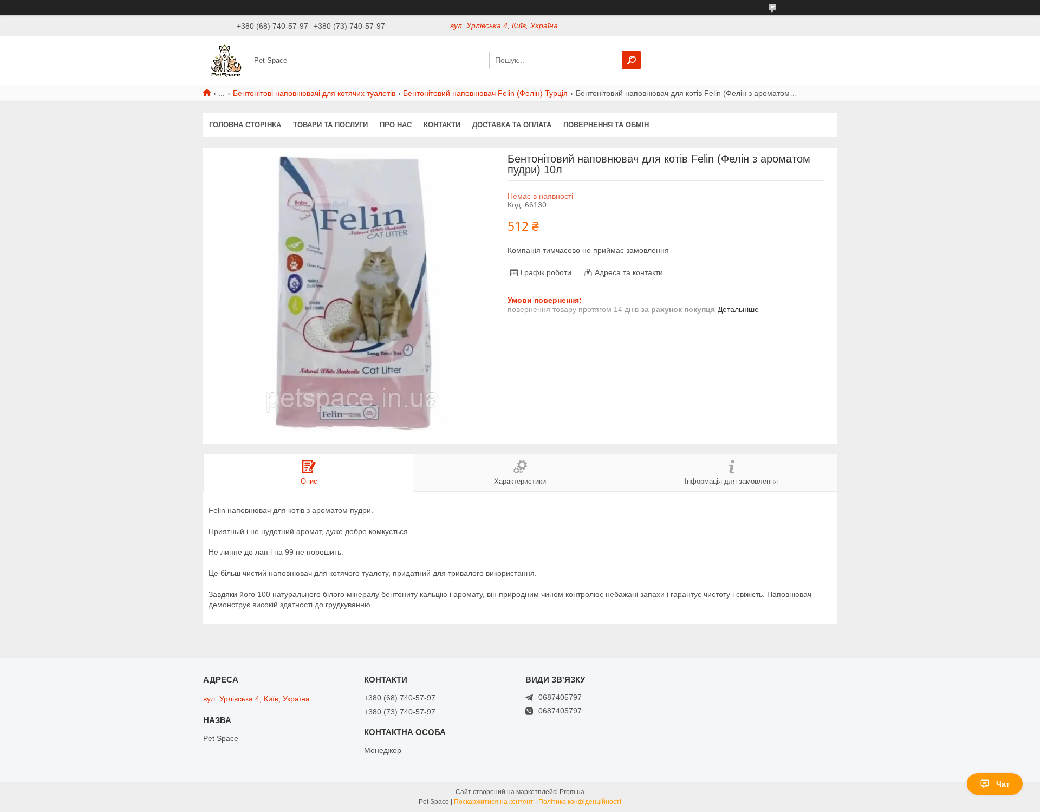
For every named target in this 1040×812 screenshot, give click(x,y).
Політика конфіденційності (579, 801)
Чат (1003, 783)
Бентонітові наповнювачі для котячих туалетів (314, 93)
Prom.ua (572, 792)
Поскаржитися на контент (494, 801)
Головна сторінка (245, 125)
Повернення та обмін (606, 125)
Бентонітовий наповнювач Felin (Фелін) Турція (485, 93)
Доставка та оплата (511, 125)
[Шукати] (631, 60)
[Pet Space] (225, 59)
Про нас (396, 125)
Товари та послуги (330, 125)
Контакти (442, 125)
